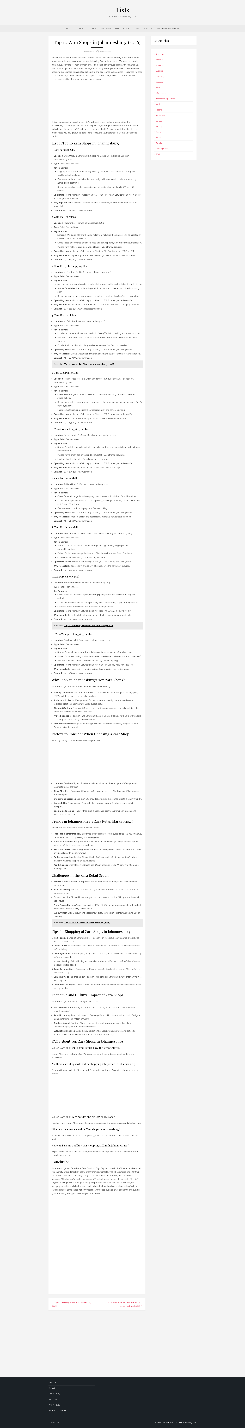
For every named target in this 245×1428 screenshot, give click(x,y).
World (158, 154)
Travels (159, 143)
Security (159, 126)
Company (160, 76)
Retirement (160, 115)
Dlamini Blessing (105, 51)
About (69, 28)
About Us (52, 1383)
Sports (158, 132)
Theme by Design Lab (187, 1422)
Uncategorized (162, 149)
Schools (148, 28)
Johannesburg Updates (167, 28)
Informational (161, 93)
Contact (81, 28)
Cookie (93, 28)
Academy (160, 54)
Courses (159, 82)
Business (159, 71)
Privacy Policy (122, 28)
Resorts (159, 110)
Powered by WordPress (165, 1422)
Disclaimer (106, 28)
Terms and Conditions (57, 1410)
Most (158, 104)
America (159, 65)
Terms (136, 28)
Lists (122, 10)
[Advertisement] (97, 100)
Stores (158, 138)
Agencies (159, 60)
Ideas (158, 88)
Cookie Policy (54, 1394)
